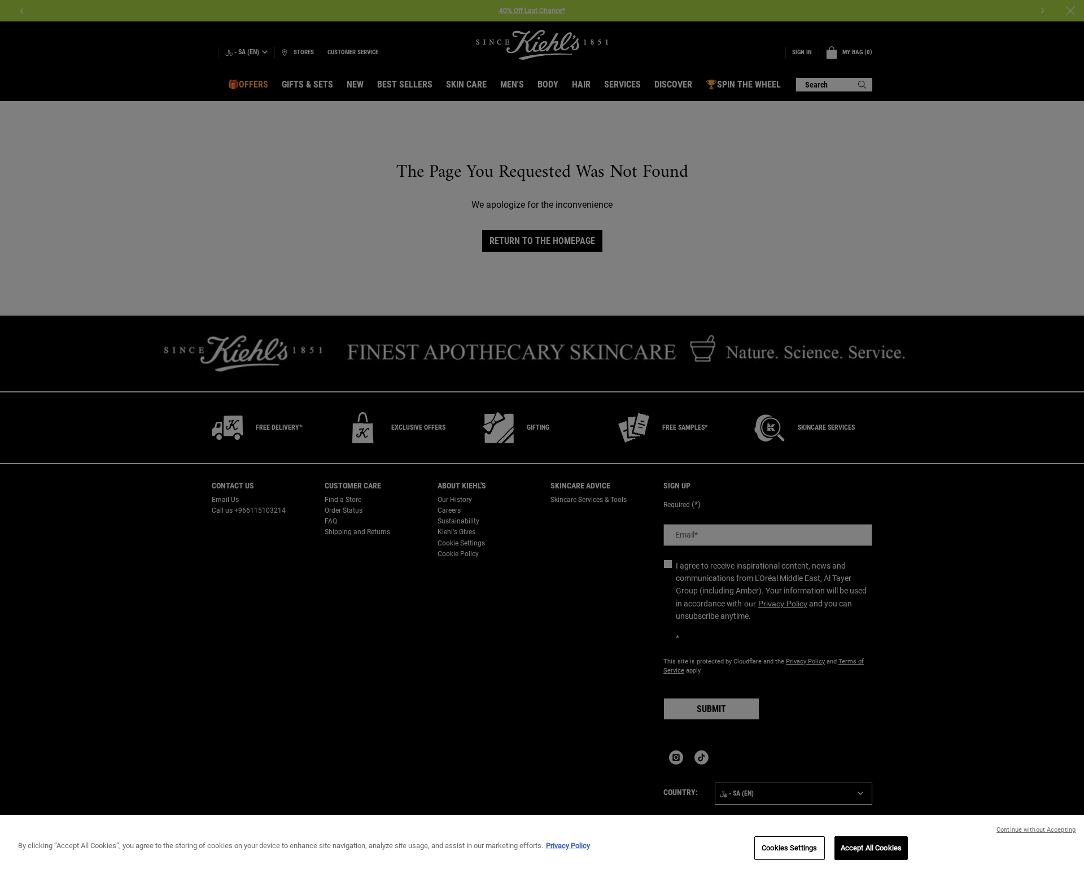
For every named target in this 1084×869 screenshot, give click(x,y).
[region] (542, 842)
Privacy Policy (568, 845)
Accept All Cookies (871, 848)
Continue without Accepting (1036, 829)
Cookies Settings (789, 848)
